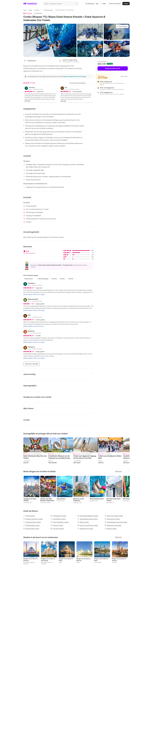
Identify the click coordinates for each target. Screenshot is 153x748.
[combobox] (61, 4)
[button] (49, 40)
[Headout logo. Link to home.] (30, 3)
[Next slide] (92, 82)
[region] (35, 444)
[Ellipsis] (41, 10)
